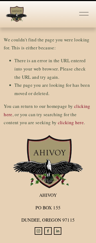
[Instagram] (38, 231)
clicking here (71, 122)
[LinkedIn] (57, 231)
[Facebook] (48, 231)
